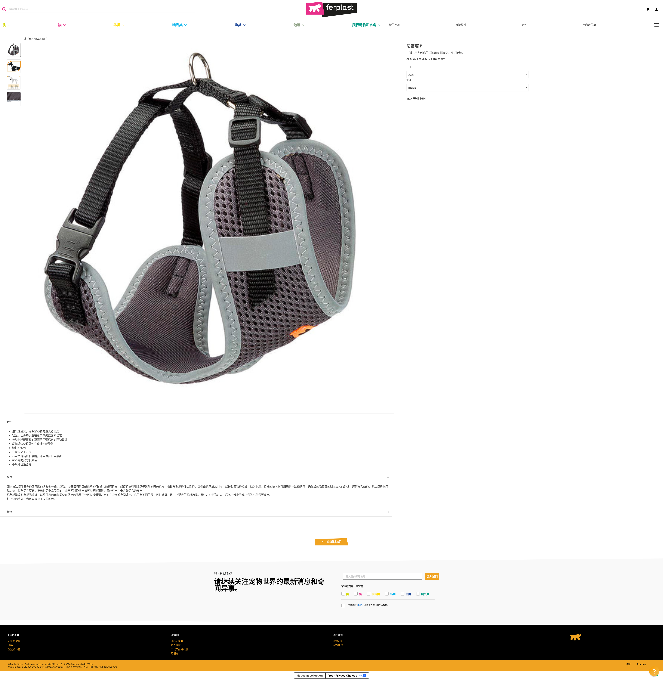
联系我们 (338, 641)
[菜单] (656, 25)
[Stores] (648, 9)
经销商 (174, 653)
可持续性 (460, 25)
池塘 (297, 25)
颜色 (409, 80)
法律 (628, 664)
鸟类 (116, 25)
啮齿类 (177, 25)
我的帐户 (338, 645)
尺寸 (409, 67)
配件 (524, 25)
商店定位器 (589, 25)
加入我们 (432, 576)
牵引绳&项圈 (37, 39)
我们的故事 (14, 641)
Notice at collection (310, 675)
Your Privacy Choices (342, 675)
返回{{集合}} (334, 541)
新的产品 (394, 25)
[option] (209, 228)
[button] (654, 671)
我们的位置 (14, 649)
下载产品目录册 (179, 649)
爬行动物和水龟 (364, 25)
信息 (360, 605)
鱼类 (238, 25)
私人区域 (176, 645)
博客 (10, 645)
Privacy (641, 664)
